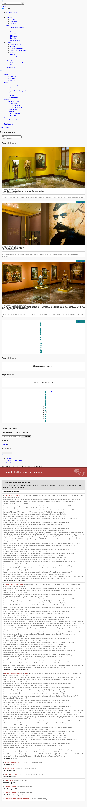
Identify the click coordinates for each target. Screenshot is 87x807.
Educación (9, 61)
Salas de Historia (15, 57)
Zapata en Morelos (13, 248)
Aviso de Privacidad (12, 463)
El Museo (9, 42)
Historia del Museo (16, 48)
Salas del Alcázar (16, 59)
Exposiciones (14, 30)
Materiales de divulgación (18, 63)
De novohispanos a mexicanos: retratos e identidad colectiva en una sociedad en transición (43, 307)
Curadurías (14, 19)
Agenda (12, 32)
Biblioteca (13, 36)
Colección (9, 17)
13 (41, 347)
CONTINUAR (26, 436)
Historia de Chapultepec (18, 50)
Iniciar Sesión (12, 12)
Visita (7, 26)
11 (41, 343)
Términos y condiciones (14, 460)
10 (41, 341)
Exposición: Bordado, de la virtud (21, 34)
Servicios (13, 38)
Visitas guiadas (15, 40)
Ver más (81, 202)
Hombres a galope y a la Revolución (23, 191)
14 (41, 350)
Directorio (9, 458)
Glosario (13, 65)
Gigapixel (13, 23)
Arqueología (14, 52)
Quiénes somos (15, 44)
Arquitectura (14, 46)
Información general (17, 28)
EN (9, 9)
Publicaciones (10, 67)
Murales (12, 54)
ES (5, 9)
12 (41, 345)
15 (41, 352)
